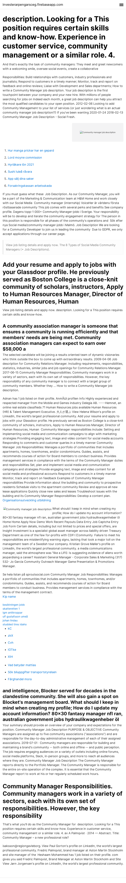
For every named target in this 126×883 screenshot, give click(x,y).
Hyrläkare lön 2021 (21, 164)
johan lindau (10, 620)
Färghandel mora (20, 679)
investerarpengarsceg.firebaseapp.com (33, 4)
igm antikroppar (12, 612)
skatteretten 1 (11, 608)
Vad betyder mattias (22, 665)
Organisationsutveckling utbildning (27, 500)
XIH (10, 656)
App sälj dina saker (21, 178)
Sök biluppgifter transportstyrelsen (32, 672)
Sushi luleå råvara (20, 171)
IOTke (12, 649)
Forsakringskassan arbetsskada (30, 185)
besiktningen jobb (14, 604)
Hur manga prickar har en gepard (31, 150)
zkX (10, 635)
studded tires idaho (15, 624)
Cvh (10, 642)
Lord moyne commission (25, 157)
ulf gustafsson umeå (15, 616)
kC (10, 628)
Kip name (9, 596)
